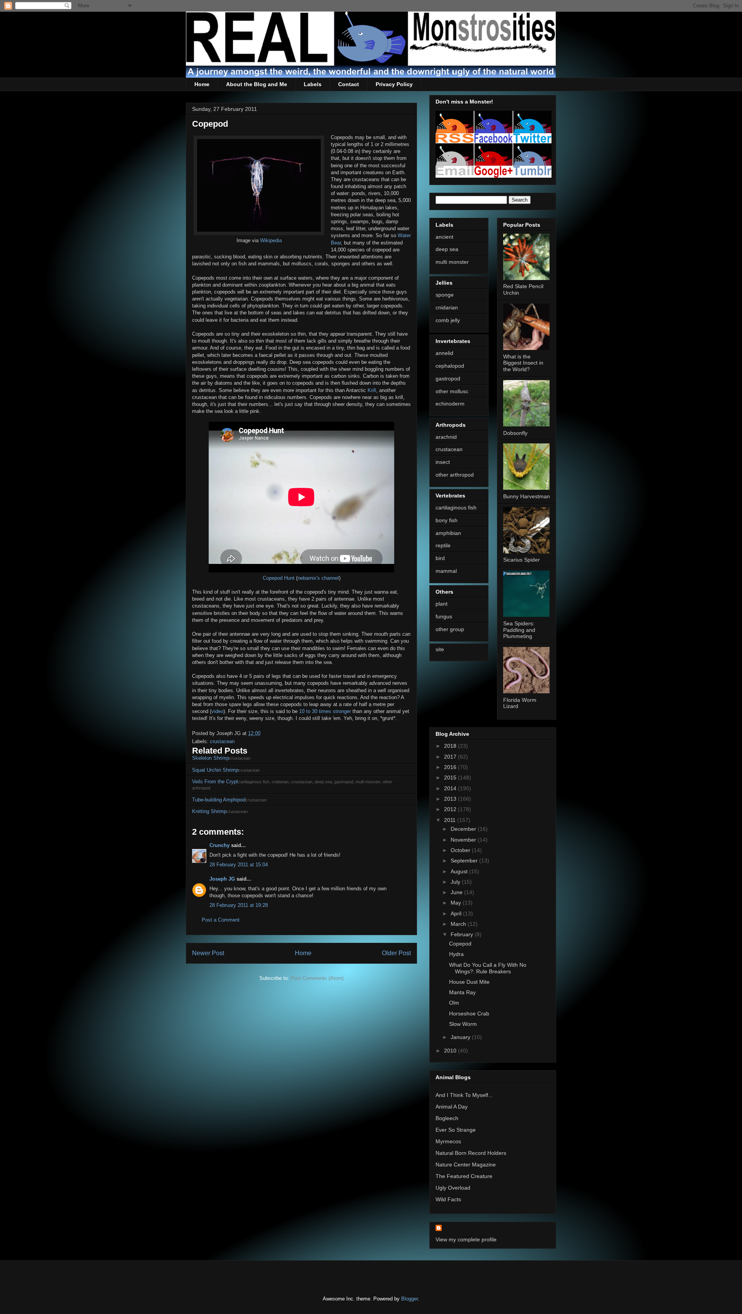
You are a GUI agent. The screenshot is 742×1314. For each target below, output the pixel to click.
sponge (445, 295)
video (217, 711)
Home (201, 84)
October (461, 850)
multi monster (452, 262)
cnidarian (447, 307)
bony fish (447, 520)
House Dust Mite (469, 982)
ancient (444, 237)
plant (442, 604)
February (463, 934)
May (457, 903)
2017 (451, 757)
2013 (451, 799)
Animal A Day (452, 1106)
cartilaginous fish (456, 507)
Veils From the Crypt (215, 781)
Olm (454, 1003)
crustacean (222, 741)
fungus (444, 616)
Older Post (396, 953)
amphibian (448, 533)
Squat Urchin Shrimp (215, 770)
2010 (451, 1050)
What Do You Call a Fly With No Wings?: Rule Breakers (487, 968)
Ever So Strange (456, 1130)
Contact (348, 84)
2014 (451, 788)
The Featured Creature (464, 1176)
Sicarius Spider (521, 560)
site (440, 649)
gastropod (448, 378)
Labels (313, 84)
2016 (451, 767)
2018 (451, 746)
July (456, 882)
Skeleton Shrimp (210, 758)
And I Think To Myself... (464, 1095)
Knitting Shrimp (209, 811)
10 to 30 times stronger (325, 711)
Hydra (456, 954)
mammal (446, 571)
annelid (444, 353)
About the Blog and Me (256, 84)
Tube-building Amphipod (218, 800)
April (457, 913)
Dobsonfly (515, 433)
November (464, 840)
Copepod (460, 944)
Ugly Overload (453, 1188)
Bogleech (447, 1118)
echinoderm (450, 404)
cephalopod (450, 366)
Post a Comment (221, 920)
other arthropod (455, 475)
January (461, 1037)
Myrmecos (448, 1141)
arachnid (446, 437)
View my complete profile (466, 1239)
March (459, 924)
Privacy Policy (394, 84)
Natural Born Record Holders (471, 1153)
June (457, 892)
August (460, 871)
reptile (443, 545)
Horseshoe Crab (469, 1013)
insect (443, 462)
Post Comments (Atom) (317, 978)
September (465, 860)
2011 (450, 820)
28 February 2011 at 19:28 (238, 905)
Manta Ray (462, 992)
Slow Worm (463, 1024)
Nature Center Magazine (466, 1164)
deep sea (447, 249)
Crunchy (219, 845)
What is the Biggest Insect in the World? (523, 363)
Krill (372, 390)
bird (440, 558)
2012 (451, 809)
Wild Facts (448, 1199)
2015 (451, 777)
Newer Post (208, 953)
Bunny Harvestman (526, 496)
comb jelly (448, 320)
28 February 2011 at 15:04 (238, 865)
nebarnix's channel (318, 578)
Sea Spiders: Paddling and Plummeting (519, 630)
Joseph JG (222, 879)
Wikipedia (271, 240)
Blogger (409, 1299)
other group (450, 629)
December (464, 829)
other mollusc (452, 391)
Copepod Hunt (278, 578)
